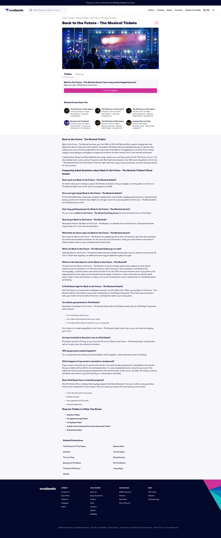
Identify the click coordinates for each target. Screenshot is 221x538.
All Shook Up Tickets (74, 430)
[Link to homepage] (15, 10)
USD (207, 10)
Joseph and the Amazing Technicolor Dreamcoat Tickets (88, 426)
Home (64, 18)
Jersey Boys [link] (118, 468)
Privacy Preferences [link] (171, 527)
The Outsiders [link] (119, 452)
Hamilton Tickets (73, 415)
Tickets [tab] (68, 74)
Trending (160, 10)
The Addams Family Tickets (77, 419)
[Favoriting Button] (156, 23)
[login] (213, 10)
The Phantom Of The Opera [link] (74, 446)
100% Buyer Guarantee (120, 3)
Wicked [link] (66, 474)
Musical (80, 18)
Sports (169, 10)
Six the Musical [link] (119, 463)
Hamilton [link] (67, 452)
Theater (72, 18)
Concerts (178, 10)
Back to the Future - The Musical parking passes (97, 213)
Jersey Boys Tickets (74, 422)
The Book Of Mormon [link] (71, 468)
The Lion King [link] (68, 457)
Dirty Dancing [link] (119, 457)
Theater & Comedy (193, 10)
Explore (151, 10)
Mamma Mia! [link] (118, 446)
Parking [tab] (79, 74)
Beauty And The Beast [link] (72, 463)
